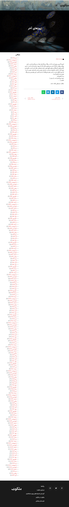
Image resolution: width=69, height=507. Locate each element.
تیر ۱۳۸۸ (14, 319)
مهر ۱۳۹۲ (14, 217)
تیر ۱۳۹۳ (14, 200)
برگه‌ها (42, 486)
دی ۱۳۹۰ (14, 259)
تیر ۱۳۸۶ (14, 367)
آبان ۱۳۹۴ (14, 172)
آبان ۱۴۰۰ (14, 116)
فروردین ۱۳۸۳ (13, 445)
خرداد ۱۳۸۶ (14, 369)
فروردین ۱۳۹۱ (13, 253)
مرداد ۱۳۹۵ (14, 160)
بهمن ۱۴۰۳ (14, 78)
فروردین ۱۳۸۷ (13, 349)
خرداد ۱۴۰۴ (14, 74)
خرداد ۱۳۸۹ (14, 297)
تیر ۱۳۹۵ (14, 162)
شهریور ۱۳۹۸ (13, 134)
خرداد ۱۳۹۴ (14, 180)
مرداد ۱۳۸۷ (14, 341)
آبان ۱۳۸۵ (14, 383)
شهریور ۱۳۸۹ (13, 291)
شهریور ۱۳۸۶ (13, 363)
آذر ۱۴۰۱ (15, 102)
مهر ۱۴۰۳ (14, 84)
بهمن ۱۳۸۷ (14, 329)
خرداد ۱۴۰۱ (14, 110)
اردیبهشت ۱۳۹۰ (13, 275)
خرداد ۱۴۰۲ (14, 94)
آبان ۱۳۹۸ (14, 132)
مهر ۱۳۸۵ (14, 385)
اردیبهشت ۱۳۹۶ (12, 152)
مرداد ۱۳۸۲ (14, 461)
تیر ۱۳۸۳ (14, 439)
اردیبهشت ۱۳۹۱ (13, 251)
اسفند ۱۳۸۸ (13, 303)
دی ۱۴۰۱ (15, 100)
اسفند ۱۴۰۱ (14, 96)
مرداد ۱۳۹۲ (14, 221)
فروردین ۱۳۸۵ (13, 397)
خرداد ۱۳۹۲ (14, 225)
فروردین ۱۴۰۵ (13, 62)
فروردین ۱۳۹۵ (13, 166)
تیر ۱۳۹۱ (15, 247)
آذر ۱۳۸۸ (14, 309)
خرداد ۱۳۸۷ (14, 345)
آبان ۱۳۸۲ (14, 455)
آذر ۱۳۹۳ (14, 192)
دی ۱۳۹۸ (14, 128)
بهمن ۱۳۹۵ (14, 154)
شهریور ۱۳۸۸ (13, 315)
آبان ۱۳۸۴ (14, 407)
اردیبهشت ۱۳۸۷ (12, 347)
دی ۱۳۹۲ (14, 210)
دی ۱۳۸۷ (14, 331)
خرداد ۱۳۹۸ (14, 138)
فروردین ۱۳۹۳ (13, 206)
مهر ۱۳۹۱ (14, 241)
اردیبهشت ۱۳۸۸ (12, 323)
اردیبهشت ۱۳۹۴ (12, 182)
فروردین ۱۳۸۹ (13, 301)
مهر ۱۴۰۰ (14, 118)
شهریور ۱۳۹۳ (13, 196)
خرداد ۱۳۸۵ (14, 393)
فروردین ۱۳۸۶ (13, 373)
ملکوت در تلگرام (40, 497)
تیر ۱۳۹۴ (14, 178)
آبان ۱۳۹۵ (14, 156)
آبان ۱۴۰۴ (14, 70)
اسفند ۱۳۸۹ (14, 279)
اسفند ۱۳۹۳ (13, 186)
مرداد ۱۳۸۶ (14, 365)
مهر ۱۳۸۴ (14, 409)
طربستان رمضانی (40, 501)
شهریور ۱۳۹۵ (13, 158)
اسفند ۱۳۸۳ (13, 423)
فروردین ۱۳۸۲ (13, 467)
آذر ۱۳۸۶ (14, 357)
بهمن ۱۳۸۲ (14, 449)
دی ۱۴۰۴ (14, 68)
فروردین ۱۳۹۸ (13, 142)
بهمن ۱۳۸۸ (14, 305)
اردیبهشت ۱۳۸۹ (12, 299)
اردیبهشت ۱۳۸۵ (12, 395)
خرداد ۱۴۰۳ (14, 90)
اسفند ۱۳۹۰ (14, 255)
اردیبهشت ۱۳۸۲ (12, 465)
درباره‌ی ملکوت (40, 490)
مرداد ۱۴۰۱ (14, 106)
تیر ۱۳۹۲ (14, 223)
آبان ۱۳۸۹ (14, 287)
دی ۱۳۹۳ (14, 190)
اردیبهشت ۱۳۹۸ (12, 140)
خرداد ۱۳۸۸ (14, 321)
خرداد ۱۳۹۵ (14, 164)
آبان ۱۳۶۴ (14, 475)
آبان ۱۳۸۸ (14, 311)
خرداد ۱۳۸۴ (14, 417)
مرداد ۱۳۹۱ (14, 245)
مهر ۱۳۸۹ (14, 289)
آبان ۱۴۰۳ (14, 82)
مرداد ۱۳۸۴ (14, 413)
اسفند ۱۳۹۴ (14, 168)
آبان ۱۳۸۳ (14, 431)
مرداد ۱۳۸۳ (14, 437)
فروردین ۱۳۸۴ (13, 421)
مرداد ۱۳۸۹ (14, 293)
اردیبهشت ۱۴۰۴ (13, 76)
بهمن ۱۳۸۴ (14, 401)
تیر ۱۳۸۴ (14, 415)
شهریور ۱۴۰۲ (13, 92)
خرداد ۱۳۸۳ (14, 441)
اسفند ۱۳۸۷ (13, 327)
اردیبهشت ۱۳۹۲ (12, 227)
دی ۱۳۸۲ (14, 451)
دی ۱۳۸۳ (14, 427)
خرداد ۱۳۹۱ (14, 249)
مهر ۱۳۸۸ (14, 313)
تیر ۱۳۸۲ (14, 463)
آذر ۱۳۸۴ (14, 405)
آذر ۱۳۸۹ (14, 285)
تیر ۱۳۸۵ (14, 391)
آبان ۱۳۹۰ (14, 263)
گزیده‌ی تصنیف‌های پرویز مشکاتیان (35, 494)
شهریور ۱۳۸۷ (13, 339)
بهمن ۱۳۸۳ (14, 425)
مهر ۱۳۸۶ (14, 361)
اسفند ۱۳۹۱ (14, 231)
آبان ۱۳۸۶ (14, 359)
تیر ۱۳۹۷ (14, 146)
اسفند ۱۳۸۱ (14, 469)
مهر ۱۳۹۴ (14, 174)
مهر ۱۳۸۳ (14, 433)
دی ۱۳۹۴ (14, 170)
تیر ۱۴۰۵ (15, 58)
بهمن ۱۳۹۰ (14, 257)
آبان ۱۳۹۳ (14, 194)
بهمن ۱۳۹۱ (14, 233)
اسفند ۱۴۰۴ (14, 64)
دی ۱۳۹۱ (15, 235)
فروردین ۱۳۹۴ (13, 184)
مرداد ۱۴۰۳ (14, 86)
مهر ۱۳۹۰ (14, 265)
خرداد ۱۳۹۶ (14, 150)
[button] (56, 5)
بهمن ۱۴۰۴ (14, 66)
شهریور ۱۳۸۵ (13, 387)
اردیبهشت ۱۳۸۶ (12, 371)
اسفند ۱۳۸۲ (13, 447)
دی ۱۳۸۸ (14, 307)
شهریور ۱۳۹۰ (13, 267)
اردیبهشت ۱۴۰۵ (13, 60)
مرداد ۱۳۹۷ (14, 144)
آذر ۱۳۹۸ (14, 130)
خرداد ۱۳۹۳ (14, 202)
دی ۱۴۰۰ (15, 112)
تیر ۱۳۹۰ (15, 271)
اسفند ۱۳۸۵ (13, 375)
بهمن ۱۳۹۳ (14, 188)
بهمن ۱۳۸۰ (14, 473)
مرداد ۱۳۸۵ (14, 389)
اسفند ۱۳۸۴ (13, 399)
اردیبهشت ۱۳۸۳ (12, 443)
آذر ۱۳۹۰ (15, 261)
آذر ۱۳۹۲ (14, 212)
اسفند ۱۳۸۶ (13, 351)
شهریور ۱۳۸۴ (13, 411)
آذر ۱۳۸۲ (14, 453)
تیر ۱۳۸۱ (15, 471)
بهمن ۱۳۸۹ (14, 281)
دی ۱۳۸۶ (14, 355)
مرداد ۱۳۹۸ (14, 136)
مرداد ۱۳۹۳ (14, 198)
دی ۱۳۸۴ (14, 403)
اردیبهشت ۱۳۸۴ (12, 419)
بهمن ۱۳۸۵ (14, 377)
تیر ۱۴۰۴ (15, 72)
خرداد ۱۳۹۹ (14, 122)
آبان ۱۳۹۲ (14, 215)
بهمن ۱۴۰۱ (14, 98)
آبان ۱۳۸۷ (14, 335)
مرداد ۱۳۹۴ (14, 176)
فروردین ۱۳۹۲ (13, 229)
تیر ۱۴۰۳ (14, 88)
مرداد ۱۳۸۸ (14, 317)
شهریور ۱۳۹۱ (13, 243)
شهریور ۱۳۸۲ (13, 459)
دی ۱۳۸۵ (14, 379)
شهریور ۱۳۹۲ (13, 219)
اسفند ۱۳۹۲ (14, 208)
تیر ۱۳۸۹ (14, 295)
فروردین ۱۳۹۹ (13, 126)
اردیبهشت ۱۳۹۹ (13, 124)
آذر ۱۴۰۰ (15, 114)
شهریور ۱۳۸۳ (13, 435)
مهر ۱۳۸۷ (14, 337)
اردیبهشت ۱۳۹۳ (12, 204)
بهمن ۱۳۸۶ (14, 353)
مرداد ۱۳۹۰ (14, 269)
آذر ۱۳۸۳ (14, 429)
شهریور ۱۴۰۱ (14, 104)
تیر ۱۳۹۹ (15, 120)
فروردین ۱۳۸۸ (13, 325)
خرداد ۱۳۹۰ (14, 273)
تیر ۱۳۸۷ (14, 343)
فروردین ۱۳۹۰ (13, 277)
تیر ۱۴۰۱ (15, 108)
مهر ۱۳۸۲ (14, 457)
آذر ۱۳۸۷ (14, 333)
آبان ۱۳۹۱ (14, 239)
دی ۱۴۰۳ (14, 80)
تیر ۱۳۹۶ (14, 148)
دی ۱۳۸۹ (14, 283)
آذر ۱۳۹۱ (15, 237)
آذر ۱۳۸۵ (14, 381)
